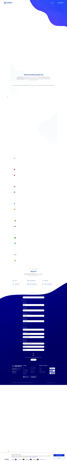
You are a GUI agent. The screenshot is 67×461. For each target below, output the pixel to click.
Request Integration (42, 264)
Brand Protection (33, 260)
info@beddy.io (14, 264)
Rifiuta (59, 457)
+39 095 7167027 (14, 265)
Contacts (40, 262)
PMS (23, 260)
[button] (30, 105)
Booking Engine (25, 264)
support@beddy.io (14, 263)
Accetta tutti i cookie (59, 455)
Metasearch (24, 266)
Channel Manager (25, 262)
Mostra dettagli (42, 459)
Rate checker (32, 264)
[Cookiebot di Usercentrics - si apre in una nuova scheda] (6, 459)
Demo (40, 260)
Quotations (32, 262)
